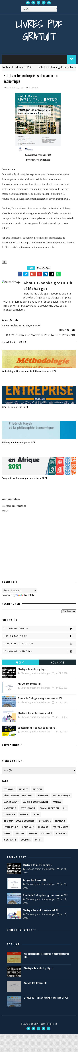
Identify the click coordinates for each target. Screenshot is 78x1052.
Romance (61, 833)
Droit (36, 814)
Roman (33, 833)
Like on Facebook (15, 636)
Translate (29, 595)
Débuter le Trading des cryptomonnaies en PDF (40, 698)
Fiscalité (46, 833)
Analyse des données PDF (30, 684)
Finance (23, 789)
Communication (49, 808)
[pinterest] (49, 3)
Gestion (37, 789)
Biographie (9, 839)
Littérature (10, 827)
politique (28, 827)
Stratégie (45, 820)
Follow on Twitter (16, 628)
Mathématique (61, 795)
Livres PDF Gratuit (38, 30)
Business (43, 795)
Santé (6, 833)
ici (4, 261)
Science (24, 814)
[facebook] (33, 3)
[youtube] (44, 3)
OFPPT (38, 839)
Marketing (9, 808)
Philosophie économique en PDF (18, 442)
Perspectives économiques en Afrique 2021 (24, 478)
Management (11, 801)
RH (64, 808)
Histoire (43, 827)
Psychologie (28, 808)
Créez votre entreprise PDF (16, 406)
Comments (57, 662)
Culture (25, 839)
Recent (20, 662)
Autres (57, 801)
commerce (9, 814)
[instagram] (38, 3)
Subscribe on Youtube (18, 643)
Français (60, 820)
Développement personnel (18, 795)
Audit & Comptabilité (35, 801)
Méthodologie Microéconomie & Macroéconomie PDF (29, 371)
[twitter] (28, 3)
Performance (60, 827)
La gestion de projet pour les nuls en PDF (37, 727)
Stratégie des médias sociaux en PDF (35, 713)
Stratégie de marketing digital (32, 669)
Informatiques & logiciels (18, 820)
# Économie (43, 267)
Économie (33, 87)
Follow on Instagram (18, 651)
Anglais (19, 833)
